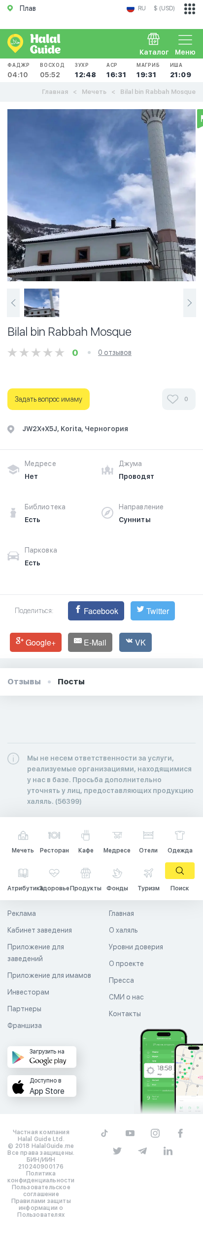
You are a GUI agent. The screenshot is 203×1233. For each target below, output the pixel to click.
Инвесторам (28, 992)
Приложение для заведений (35, 953)
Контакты (125, 1014)
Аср (116, 70)
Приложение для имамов (49, 975)
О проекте (126, 964)
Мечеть (94, 91)
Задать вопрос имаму (48, 399)
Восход (52, 70)
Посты (71, 681)
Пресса (121, 980)
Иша (181, 70)
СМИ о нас (126, 997)
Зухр (86, 70)
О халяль (123, 930)
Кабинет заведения (39, 930)
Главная (55, 91)
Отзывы (24, 681)
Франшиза (24, 1025)
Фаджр (18, 70)
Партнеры (24, 1009)
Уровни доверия (136, 947)
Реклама (21, 913)
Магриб (148, 70)
